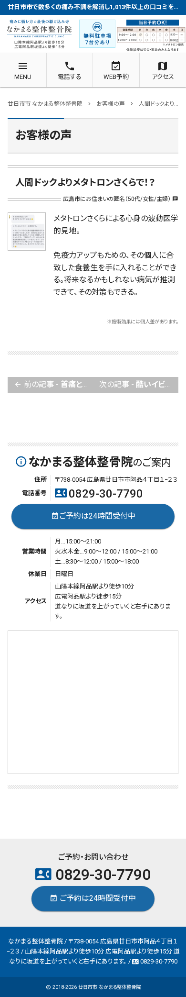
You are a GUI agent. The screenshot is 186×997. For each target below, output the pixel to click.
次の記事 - (138, 384)
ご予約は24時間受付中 (93, 516)
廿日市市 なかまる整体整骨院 (109, 987)
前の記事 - (53, 384)
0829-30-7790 (99, 493)
